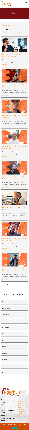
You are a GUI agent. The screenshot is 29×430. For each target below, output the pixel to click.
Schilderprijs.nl (6, 33)
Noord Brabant (6, 327)
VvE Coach (21, 407)
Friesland (4, 353)
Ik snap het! (14, 427)
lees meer (4, 34)
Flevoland (4, 334)
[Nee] (27, 426)
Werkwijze (20, 401)
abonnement (21, 409)
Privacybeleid (21, 425)
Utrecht (4, 301)
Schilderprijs (6, 25)
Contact (20, 413)
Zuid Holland (5, 314)
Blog (19, 415)
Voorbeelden (21, 403)
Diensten (20, 405)
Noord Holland (6, 308)
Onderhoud (21, 411)
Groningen (5, 346)
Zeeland (4, 366)
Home (19, 399)
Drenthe (4, 340)
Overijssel (4, 359)
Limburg (4, 372)
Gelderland (5, 321)
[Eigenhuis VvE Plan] (11, 393)
